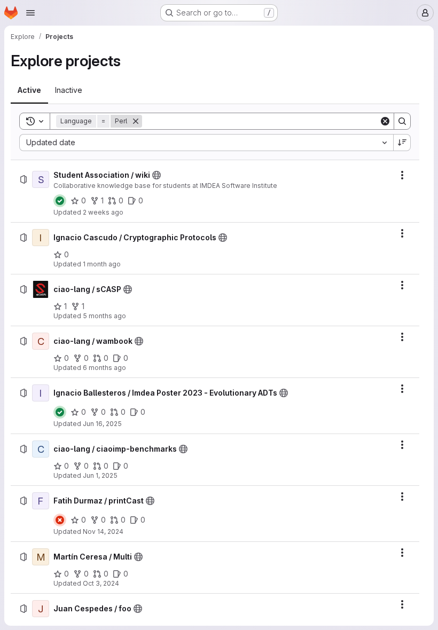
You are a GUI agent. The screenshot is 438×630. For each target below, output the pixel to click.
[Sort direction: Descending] (402, 142)
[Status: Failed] (59, 520)
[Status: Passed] (59, 200)
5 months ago (104, 316)
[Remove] (135, 121)
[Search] (402, 121)
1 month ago (102, 264)
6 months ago (104, 368)
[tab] (29, 90)
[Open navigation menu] (30, 12)
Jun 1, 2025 (100, 475)
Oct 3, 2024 (101, 583)
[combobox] (206, 142)
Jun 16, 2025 (102, 424)
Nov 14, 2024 (103, 531)
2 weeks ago (103, 212)
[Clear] (385, 121)
